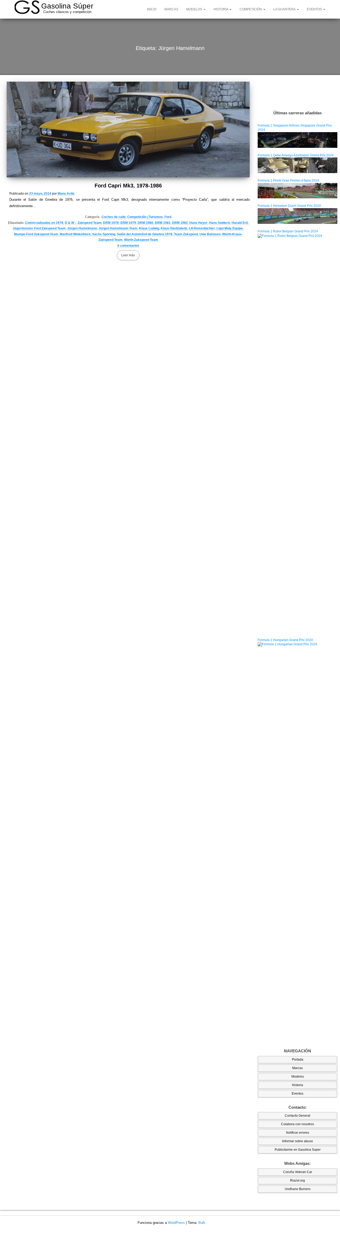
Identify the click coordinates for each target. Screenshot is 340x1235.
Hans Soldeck (219, 223)
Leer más (128, 255)
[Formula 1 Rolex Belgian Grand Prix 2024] (297, 433)
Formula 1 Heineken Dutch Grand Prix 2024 (289, 206)
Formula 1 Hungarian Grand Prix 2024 (285, 640)
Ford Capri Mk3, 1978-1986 (128, 186)
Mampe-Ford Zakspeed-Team (36, 234)
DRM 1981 (163, 223)
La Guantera (284, 9)
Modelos (194, 9)
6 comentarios (128, 246)
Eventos (315, 9)
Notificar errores (297, 1132)
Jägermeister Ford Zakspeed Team (39, 228)
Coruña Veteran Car (297, 1172)
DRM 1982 (180, 223)
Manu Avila (66, 193)
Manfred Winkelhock (75, 234)
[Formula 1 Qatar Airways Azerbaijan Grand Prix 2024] (297, 165)
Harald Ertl (240, 223)
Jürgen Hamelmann (82, 228)
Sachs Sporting (103, 234)
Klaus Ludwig (149, 228)
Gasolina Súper (67, 6)
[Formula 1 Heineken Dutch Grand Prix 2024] (297, 216)
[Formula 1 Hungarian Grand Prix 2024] (297, 841)
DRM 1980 (145, 223)
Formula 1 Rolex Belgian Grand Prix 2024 (288, 231)
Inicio (151, 9)
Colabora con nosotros (297, 1124)
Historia (221, 9)
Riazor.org (297, 1180)
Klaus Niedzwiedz (174, 228)
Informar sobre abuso (297, 1141)
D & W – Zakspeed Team (83, 223)
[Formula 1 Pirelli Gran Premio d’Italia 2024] (297, 190)
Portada (297, 1059)
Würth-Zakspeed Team (141, 240)
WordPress (176, 1223)
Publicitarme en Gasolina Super (298, 1150)
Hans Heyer (198, 223)
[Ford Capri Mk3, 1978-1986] (128, 129)
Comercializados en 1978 (44, 223)
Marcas (171, 9)
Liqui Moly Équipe (229, 228)
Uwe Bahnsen (209, 234)
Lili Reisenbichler (202, 228)
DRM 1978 (111, 223)
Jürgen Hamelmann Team (118, 228)
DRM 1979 (128, 223)
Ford (167, 217)
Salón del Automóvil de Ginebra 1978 (144, 234)
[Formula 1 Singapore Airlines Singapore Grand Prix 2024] (297, 140)
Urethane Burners (298, 1189)
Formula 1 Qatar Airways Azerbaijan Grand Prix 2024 (296, 155)
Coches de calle (113, 217)
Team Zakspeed (186, 234)
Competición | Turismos (145, 217)
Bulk (201, 1223)
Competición (251, 9)
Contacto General (297, 1115)
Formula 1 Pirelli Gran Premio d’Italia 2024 (288, 180)
